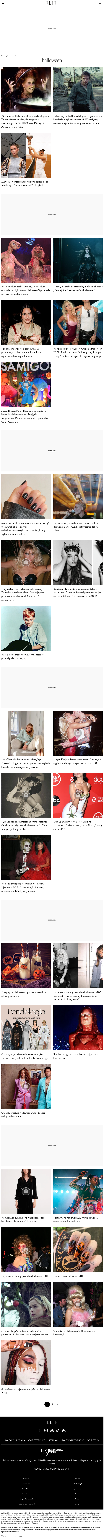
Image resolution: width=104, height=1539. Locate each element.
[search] (100, 3)
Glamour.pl (26, 1483)
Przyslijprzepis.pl (78, 1488)
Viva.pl (77, 1494)
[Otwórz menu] (3, 2)
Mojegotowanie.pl (26, 1499)
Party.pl (26, 1478)
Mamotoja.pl (26, 1494)
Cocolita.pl (26, 1488)
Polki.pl (77, 1478)
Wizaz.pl (78, 1499)
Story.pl (78, 1504)
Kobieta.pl (78, 1483)
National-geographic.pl (26, 1504)
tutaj (21, 1536)
